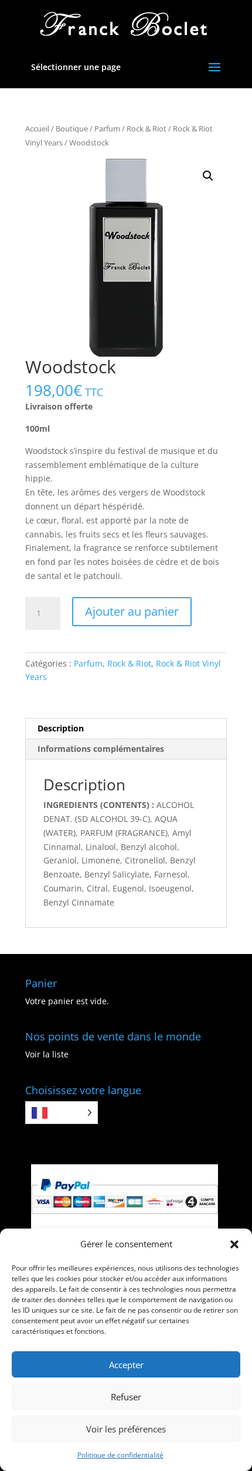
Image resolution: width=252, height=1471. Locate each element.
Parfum (107, 128)
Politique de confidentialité (120, 1455)
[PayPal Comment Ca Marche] (124, 1225)
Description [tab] (61, 728)
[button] (234, 1244)
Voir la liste (47, 1054)
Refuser (126, 1397)
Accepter (126, 1365)
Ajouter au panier (132, 611)
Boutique (72, 128)
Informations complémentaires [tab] (101, 748)
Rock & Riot (146, 128)
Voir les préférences (126, 1429)
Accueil (37, 128)
